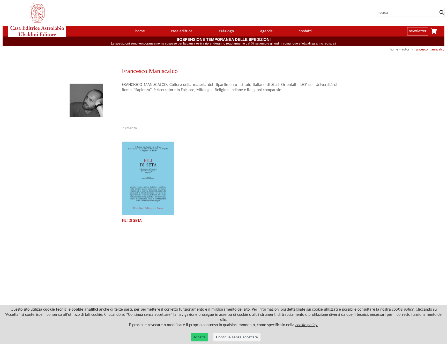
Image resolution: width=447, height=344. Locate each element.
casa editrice (181, 31)
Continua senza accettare (237, 337)
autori (405, 50)
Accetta (199, 337)
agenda (266, 31)
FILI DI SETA (132, 221)
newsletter (418, 31)
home (140, 31)
